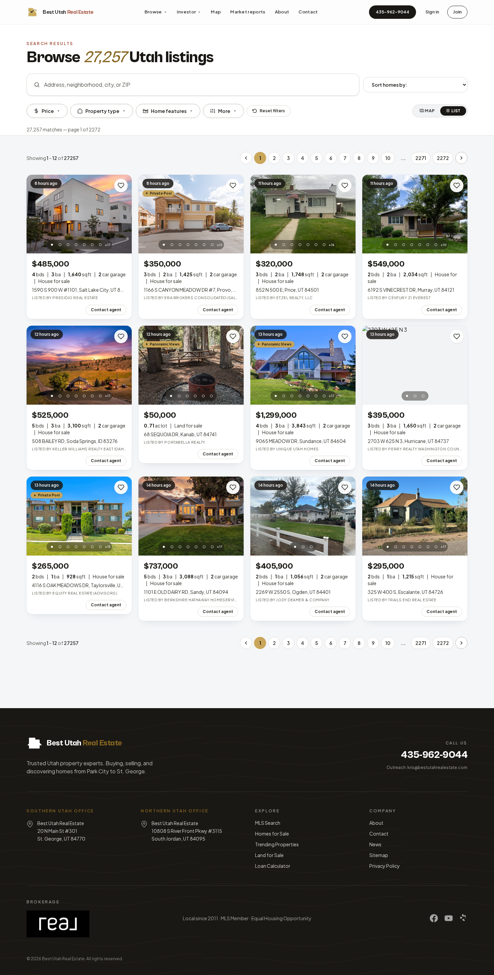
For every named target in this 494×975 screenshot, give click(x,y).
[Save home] (121, 185)
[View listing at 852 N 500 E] (303, 214)
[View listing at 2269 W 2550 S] (303, 516)
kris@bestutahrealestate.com (437, 767)
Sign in (432, 11)
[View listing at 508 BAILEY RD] (79, 365)
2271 (420, 158)
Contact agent (106, 309)
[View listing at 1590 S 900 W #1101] (79, 214)
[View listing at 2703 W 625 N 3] (414, 365)
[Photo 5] (84, 245)
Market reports (247, 11)
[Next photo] (123, 214)
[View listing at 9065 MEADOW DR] (303, 365)
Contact (308, 11)
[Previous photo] (35, 214)
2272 (443, 158)
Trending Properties (277, 844)
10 (387, 158)
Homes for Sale (272, 833)
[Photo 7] (100, 245)
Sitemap (378, 855)
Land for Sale (269, 855)
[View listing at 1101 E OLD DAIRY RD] (191, 516)
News (375, 844)
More (224, 111)
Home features (169, 111)
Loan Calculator (272, 866)
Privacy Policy (384, 866)
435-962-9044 (392, 11)
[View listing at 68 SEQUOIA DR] (191, 365)
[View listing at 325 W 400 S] (414, 516)
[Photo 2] (60, 245)
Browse (153, 11)
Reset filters (272, 110)
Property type (102, 111)
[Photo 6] (92, 245)
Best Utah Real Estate (63, 958)
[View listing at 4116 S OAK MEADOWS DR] (79, 516)
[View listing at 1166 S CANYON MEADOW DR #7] (191, 214)
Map (216, 11)
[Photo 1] (52, 245)
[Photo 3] (68, 245)
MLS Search (267, 823)
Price (48, 111)
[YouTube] (449, 918)
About (282, 11)
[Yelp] (463, 918)
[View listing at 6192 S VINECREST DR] (414, 214)
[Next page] (461, 158)
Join (457, 11)
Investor (186, 11)
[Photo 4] (76, 245)
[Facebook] (434, 918)
